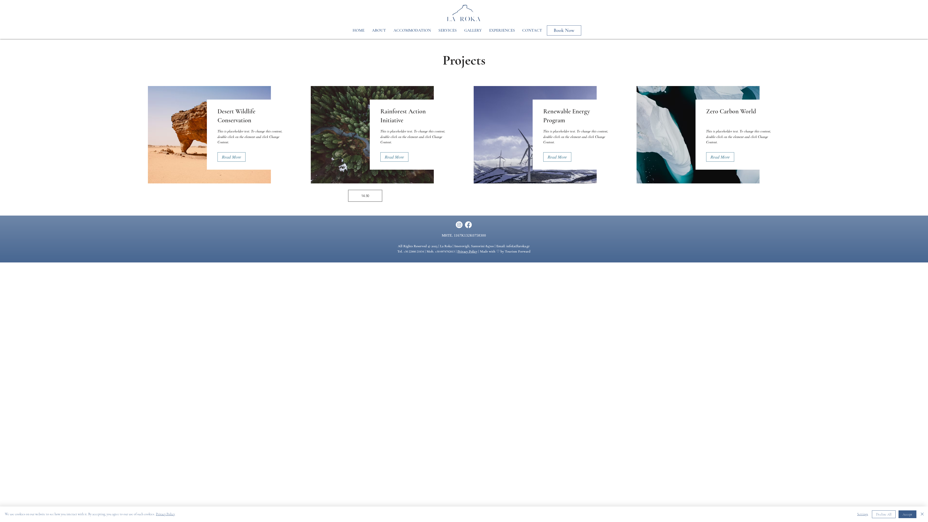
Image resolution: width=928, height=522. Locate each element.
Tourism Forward (517, 251)
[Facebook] (468, 224)
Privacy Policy (467, 251)
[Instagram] (459, 224)
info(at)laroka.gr (518, 246)
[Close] (922, 514)
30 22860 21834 (414, 251)
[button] (232, 157)
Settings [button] (862, 514)
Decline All (884, 514)
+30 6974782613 (445, 251)
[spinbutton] (365, 195)
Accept (907, 514)
